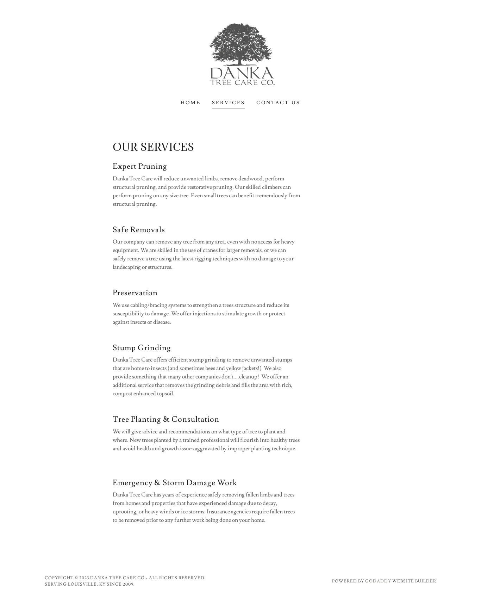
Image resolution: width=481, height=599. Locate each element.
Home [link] (191, 103)
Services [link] (228, 103)
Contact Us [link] (278, 103)
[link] (240, 53)
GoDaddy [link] (378, 581)
